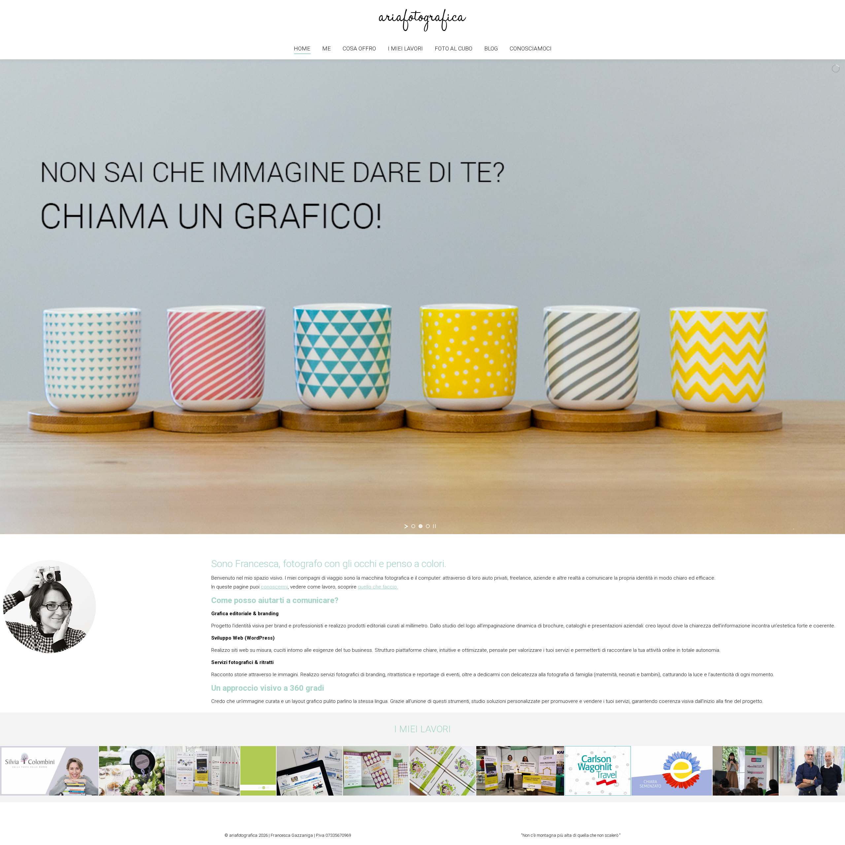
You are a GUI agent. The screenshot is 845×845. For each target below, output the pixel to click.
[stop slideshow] (434, 526)
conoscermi (274, 587)
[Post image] (62, 771)
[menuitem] (302, 48)
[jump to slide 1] (413, 526)
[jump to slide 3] (428, 526)
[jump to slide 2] (420, 526)
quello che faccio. (378, 587)
